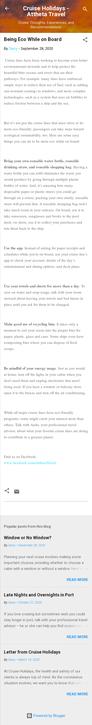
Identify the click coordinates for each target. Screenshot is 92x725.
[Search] (85, 9)
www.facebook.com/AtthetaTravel (30, 462)
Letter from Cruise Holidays (32, 652)
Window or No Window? (27, 537)
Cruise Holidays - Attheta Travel (46, 11)
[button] (85, 40)
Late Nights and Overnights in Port (39, 594)
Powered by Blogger (49, 715)
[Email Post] (17, 493)
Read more (77, 579)
